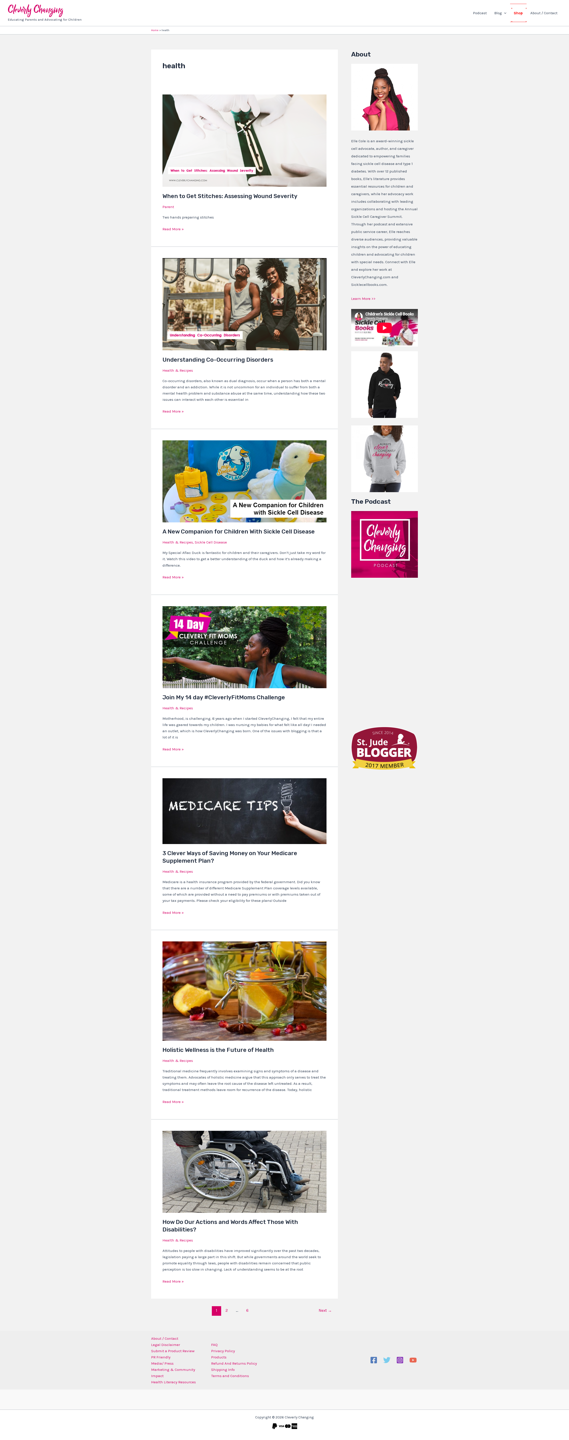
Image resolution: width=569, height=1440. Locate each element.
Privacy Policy (223, 1351)
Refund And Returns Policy (234, 1363)
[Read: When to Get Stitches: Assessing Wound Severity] (244, 140)
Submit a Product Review (172, 1351)
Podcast (480, 13)
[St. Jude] (384, 748)
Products (218, 1357)
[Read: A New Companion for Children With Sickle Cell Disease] (244, 481)
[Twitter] (387, 1360)
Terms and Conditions (230, 1376)
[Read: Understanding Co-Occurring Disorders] (244, 304)
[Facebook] (373, 1360)
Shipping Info (223, 1369)
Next (325, 1310)
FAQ (214, 1344)
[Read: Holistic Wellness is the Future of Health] (244, 991)
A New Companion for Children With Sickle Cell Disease (238, 531)
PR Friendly (160, 1357)
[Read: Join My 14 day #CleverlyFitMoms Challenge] (244, 646)
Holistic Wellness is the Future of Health (218, 1050)
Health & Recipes (177, 370)
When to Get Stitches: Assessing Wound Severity (229, 196)
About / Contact (543, 13)
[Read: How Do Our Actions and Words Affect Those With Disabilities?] (244, 1171)
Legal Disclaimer (165, 1344)
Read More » (173, 228)
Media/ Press (162, 1363)
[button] (504, 13)
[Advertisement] (384, 651)
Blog (498, 13)
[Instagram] (400, 1360)
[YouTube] (413, 1360)
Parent (168, 207)
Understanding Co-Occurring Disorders (217, 359)
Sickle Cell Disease (211, 542)
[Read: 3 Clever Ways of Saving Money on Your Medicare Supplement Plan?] (244, 810)
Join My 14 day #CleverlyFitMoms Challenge (223, 697)
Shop (518, 13)
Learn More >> (363, 298)
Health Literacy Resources (173, 1382)
